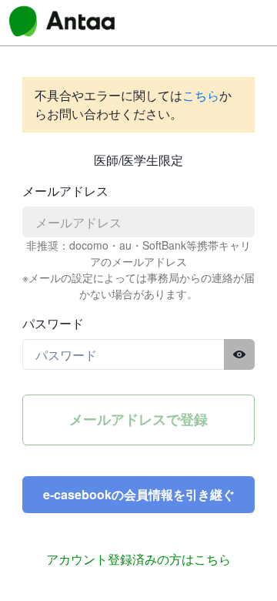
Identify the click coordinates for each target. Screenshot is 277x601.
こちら (200, 95)
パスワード (53, 323)
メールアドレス (65, 191)
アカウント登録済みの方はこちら (138, 559)
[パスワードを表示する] (239, 354)
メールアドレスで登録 (138, 419)
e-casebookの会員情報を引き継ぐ (139, 494)
